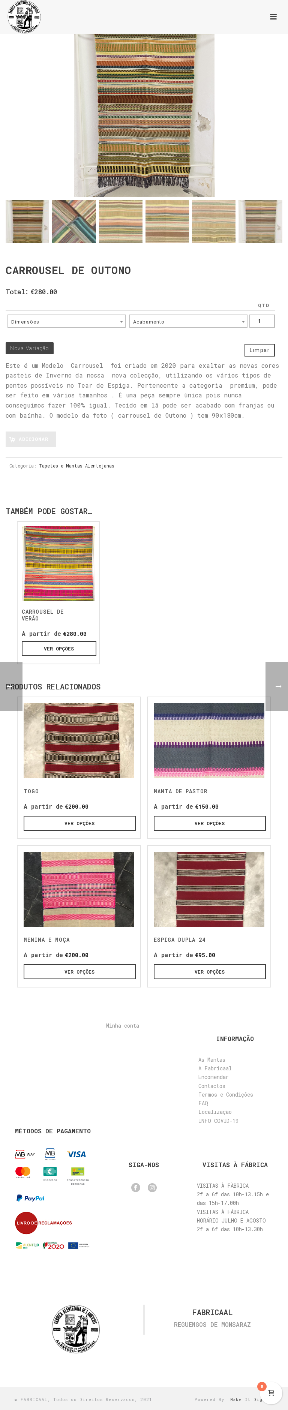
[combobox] (67, 321)
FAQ (203, 1103)
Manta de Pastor (180, 791)
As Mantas (211, 1059)
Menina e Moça (47, 939)
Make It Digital (252, 1399)
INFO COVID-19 (218, 1120)
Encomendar (213, 1076)
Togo (31, 791)
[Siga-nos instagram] (152, 1188)
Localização (215, 1111)
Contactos (211, 1085)
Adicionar (33, 439)
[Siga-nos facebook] (135, 1188)
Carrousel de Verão (43, 615)
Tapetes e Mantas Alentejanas (76, 466)
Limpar (260, 350)
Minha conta (122, 1025)
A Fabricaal (215, 1068)
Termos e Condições (225, 1094)
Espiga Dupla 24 (180, 939)
